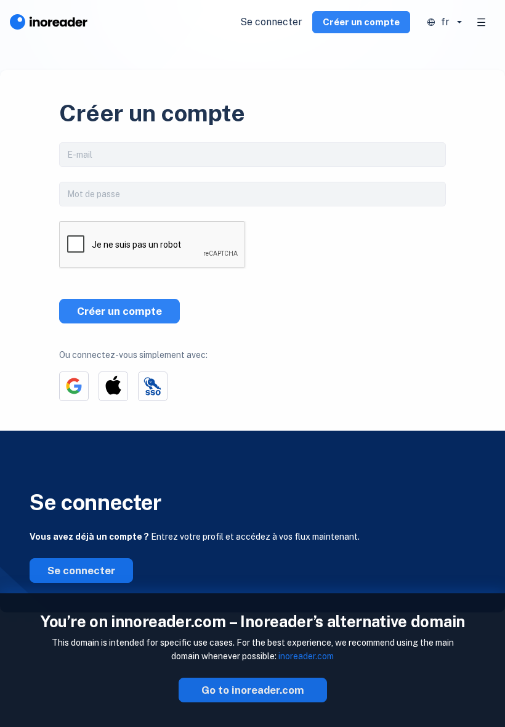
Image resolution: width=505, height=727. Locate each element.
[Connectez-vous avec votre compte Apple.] (113, 386)
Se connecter (271, 22)
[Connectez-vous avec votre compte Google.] (74, 386)
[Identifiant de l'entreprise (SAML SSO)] (153, 386)
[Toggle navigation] (481, 22)
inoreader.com (306, 656)
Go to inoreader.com (252, 690)
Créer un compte (361, 22)
